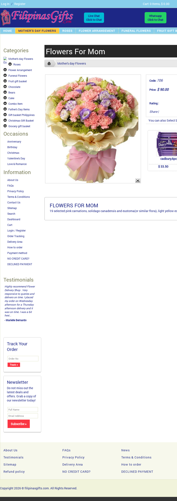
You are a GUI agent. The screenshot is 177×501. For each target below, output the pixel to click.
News (125, 450)
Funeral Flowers (136, 31)
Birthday (12, 147)
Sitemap (12, 208)
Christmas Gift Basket (21, 120)
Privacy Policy (15, 191)
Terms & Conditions (18, 196)
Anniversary (14, 141)
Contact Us (13, 202)
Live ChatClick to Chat (94, 18)
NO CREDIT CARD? (18, 258)
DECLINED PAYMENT (19, 264)
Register (19, 4)
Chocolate (14, 87)
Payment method (17, 253)
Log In (5, 4)
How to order (14, 247)
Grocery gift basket (19, 126)
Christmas (13, 152)
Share (153, 111)
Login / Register (16, 230)
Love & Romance (17, 164)
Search (11, 213)
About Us (12, 180)
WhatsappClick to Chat (155, 18)
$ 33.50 (163, 166)
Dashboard (13, 219)
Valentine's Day (16, 158)
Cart (9, 225)
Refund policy (14, 471)
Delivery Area (14, 241)
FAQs (10, 185)
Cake (11, 98)
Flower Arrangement (97, 31)
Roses (67, 31)
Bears (11, 92)
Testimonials (13, 457)
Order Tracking (15, 236)
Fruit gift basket (17, 81)
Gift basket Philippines (21, 115)
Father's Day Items (19, 109)
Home (7, 31)
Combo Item (15, 103)
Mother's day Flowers (37, 31)
